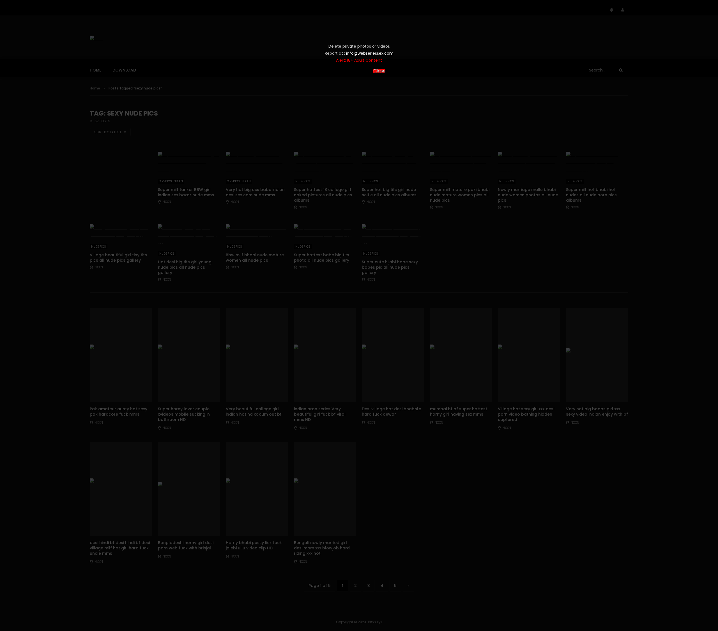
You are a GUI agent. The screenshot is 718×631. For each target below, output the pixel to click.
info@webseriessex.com (369, 53)
